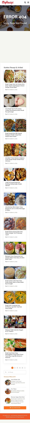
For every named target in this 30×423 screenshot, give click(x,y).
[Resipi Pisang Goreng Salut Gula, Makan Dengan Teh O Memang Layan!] (15, 223)
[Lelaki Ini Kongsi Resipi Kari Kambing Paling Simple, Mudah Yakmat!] (15, 174)
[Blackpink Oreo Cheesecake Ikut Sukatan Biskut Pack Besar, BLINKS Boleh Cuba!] (15, 248)
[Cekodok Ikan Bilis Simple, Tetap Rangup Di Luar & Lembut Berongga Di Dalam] (15, 199)
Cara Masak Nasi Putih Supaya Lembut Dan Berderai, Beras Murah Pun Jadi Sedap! (14, 110)
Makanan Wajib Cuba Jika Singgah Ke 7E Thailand (14, 331)
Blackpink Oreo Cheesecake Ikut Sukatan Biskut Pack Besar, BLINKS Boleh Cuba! (14, 257)
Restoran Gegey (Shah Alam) (18, 397)
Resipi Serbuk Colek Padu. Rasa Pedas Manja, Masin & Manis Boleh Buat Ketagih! (14, 282)
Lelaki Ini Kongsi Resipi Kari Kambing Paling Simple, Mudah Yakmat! (13, 184)
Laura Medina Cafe (15, 380)
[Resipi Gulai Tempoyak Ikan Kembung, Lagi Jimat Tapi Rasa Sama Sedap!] (15, 297)
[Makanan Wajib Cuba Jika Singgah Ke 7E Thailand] (15, 322)
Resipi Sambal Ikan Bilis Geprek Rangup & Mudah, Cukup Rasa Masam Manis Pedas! (13, 135)
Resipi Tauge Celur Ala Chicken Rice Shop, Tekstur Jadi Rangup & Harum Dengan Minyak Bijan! (14, 85)
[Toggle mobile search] (25, 2)
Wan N (6, 90)
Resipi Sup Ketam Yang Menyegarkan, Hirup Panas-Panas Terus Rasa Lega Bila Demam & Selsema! (14, 355)
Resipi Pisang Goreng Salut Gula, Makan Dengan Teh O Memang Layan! (14, 233)
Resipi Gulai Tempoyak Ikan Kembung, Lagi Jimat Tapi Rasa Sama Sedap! (13, 307)
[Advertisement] (15, 47)
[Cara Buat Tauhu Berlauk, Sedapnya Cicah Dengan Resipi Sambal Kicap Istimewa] (15, 150)
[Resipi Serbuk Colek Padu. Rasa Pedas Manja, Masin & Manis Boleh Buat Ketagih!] (15, 272)
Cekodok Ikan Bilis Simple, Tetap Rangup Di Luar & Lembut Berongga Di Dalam (15, 208)
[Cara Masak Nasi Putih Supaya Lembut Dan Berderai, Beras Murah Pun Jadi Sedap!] (15, 100)
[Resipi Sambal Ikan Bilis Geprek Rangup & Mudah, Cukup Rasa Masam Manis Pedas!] (15, 125)
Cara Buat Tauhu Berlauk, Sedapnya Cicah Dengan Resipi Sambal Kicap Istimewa (14, 159)
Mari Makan (13, 389)
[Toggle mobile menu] (28, 2)
